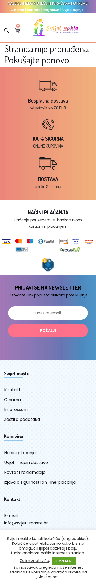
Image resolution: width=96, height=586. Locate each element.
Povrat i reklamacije (25, 472)
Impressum (16, 409)
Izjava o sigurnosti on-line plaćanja (40, 482)
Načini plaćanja (20, 453)
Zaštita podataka (22, 419)
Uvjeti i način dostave (26, 462)
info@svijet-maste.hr (26, 523)
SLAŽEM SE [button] (64, 560)
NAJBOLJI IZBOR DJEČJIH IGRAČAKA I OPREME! (48, 3)
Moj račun (52, 9)
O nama (18, 9)
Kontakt (34, 9)
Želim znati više (34, 560)
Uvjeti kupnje (73, 9)
